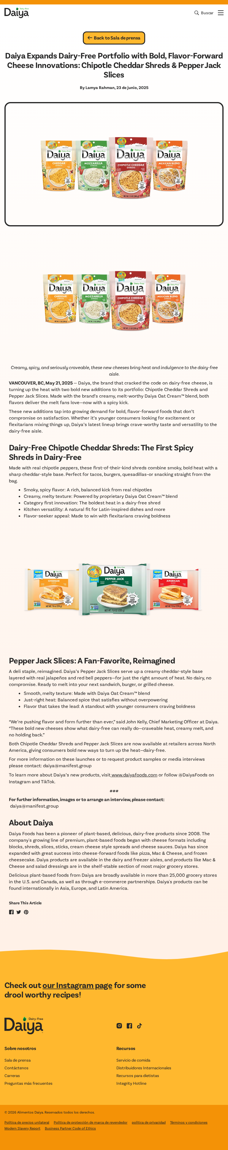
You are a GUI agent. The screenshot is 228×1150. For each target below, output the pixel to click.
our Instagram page (77, 985)
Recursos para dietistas (137, 1075)
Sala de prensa (17, 1059)
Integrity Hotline (131, 1083)
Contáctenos (16, 1067)
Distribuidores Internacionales (143, 1067)
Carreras (12, 1075)
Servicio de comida (133, 1059)
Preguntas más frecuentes (28, 1083)
